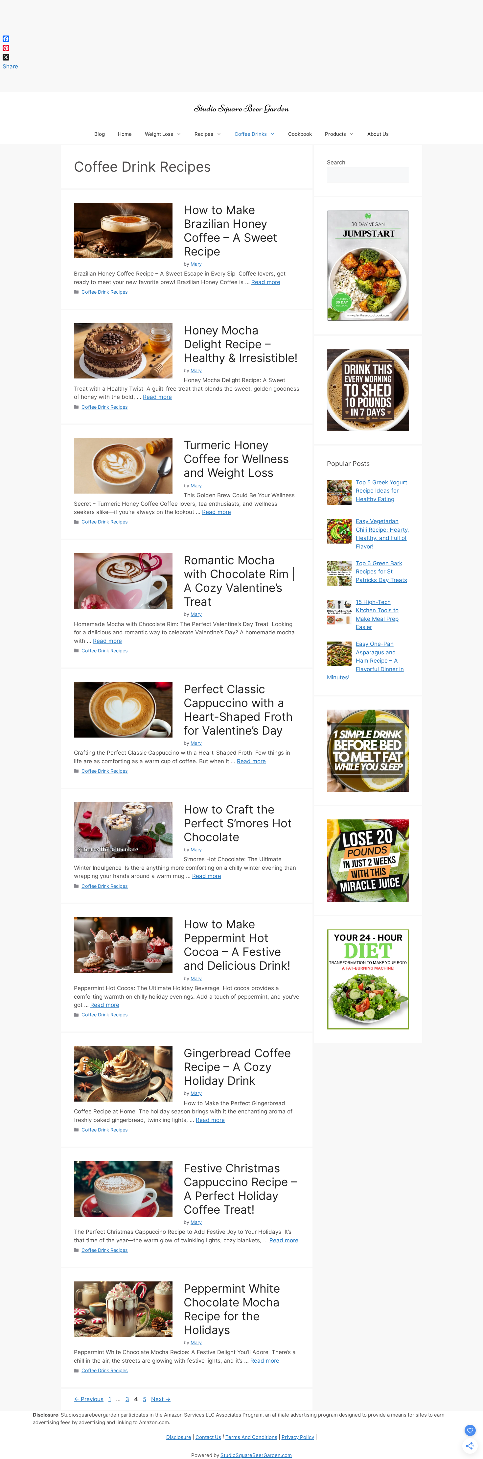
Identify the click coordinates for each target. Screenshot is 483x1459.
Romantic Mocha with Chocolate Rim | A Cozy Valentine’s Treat (239, 580)
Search (336, 162)
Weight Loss (159, 134)
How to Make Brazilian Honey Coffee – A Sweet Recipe (230, 230)
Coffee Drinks (251, 134)
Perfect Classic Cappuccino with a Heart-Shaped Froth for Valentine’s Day (238, 709)
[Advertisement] (197, 46)
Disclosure (178, 1437)
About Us (378, 134)
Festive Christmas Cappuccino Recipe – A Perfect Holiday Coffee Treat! (240, 1188)
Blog (99, 134)
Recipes (204, 134)
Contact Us (208, 1437)
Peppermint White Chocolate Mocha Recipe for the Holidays (232, 1309)
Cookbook (300, 134)
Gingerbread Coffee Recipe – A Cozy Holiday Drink (237, 1066)
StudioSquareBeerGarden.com (256, 1455)
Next (161, 1399)
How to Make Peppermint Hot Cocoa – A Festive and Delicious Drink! (237, 944)
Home (125, 134)
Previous (89, 1399)
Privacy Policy (298, 1437)
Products (335, 134)
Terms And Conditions (251, 1437)
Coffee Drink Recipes (104, 292)
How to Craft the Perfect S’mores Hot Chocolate (238, 823)
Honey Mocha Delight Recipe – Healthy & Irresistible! (241, 344)
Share (10, 66)
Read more (265, 282)
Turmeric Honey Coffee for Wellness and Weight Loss (236, 458)
